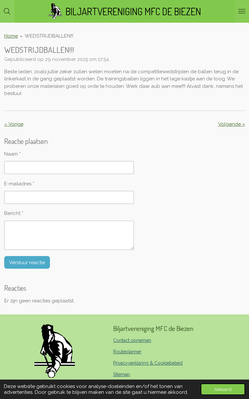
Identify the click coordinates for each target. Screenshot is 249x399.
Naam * (12, 154)
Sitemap (121, 374)
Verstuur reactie (27, 262)
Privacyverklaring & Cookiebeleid (148, 363)
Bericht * (13, 213)
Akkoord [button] (222, 389)
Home (11, 36)
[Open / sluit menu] (242, 11)
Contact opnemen (132, 340)
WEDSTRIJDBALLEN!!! (49, 36)
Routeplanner (127, 351)
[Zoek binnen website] (7, 11)
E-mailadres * (19, 184)
